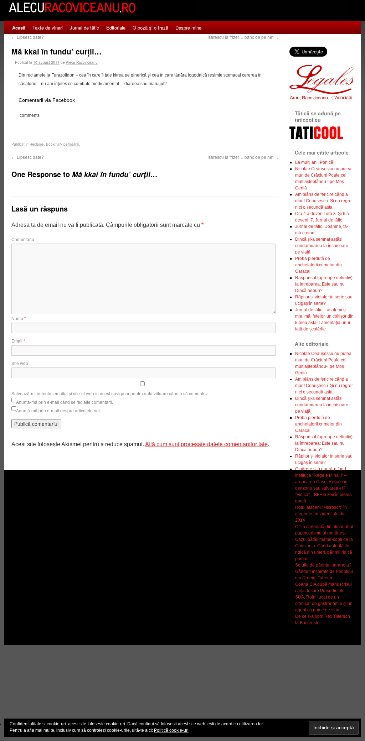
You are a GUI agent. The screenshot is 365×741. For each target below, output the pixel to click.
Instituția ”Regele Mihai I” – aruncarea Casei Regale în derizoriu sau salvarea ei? (321, 482)
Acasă (18, 27)
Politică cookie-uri (171, 730)
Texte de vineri (47, 27)
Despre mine (188, 27)
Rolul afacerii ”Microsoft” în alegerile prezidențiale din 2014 (321, 514)
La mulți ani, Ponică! (314, 162)
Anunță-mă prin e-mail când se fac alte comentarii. (64, 402)
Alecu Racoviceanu (82, 62)
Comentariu (22, 239)
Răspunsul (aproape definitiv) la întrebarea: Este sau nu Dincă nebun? (324, 284)
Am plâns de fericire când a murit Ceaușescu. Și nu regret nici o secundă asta (324, 201)
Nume (18, 318)
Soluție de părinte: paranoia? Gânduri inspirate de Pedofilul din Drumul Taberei (324, 571)
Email (18, 341)
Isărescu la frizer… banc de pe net (243, 37)
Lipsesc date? (27, 37)
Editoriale (115, 27)
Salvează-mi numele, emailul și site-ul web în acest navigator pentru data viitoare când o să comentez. (110, 393)
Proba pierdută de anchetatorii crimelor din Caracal (318, 265)
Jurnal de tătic (84, 27)
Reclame (37, 144)
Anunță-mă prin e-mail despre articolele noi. (58, 410)
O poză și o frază (150, 27)
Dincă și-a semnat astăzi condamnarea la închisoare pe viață (321, 246)
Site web (19, 363)
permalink (71, 144)
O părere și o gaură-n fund (320, 468)
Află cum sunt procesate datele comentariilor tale (206, 444)
